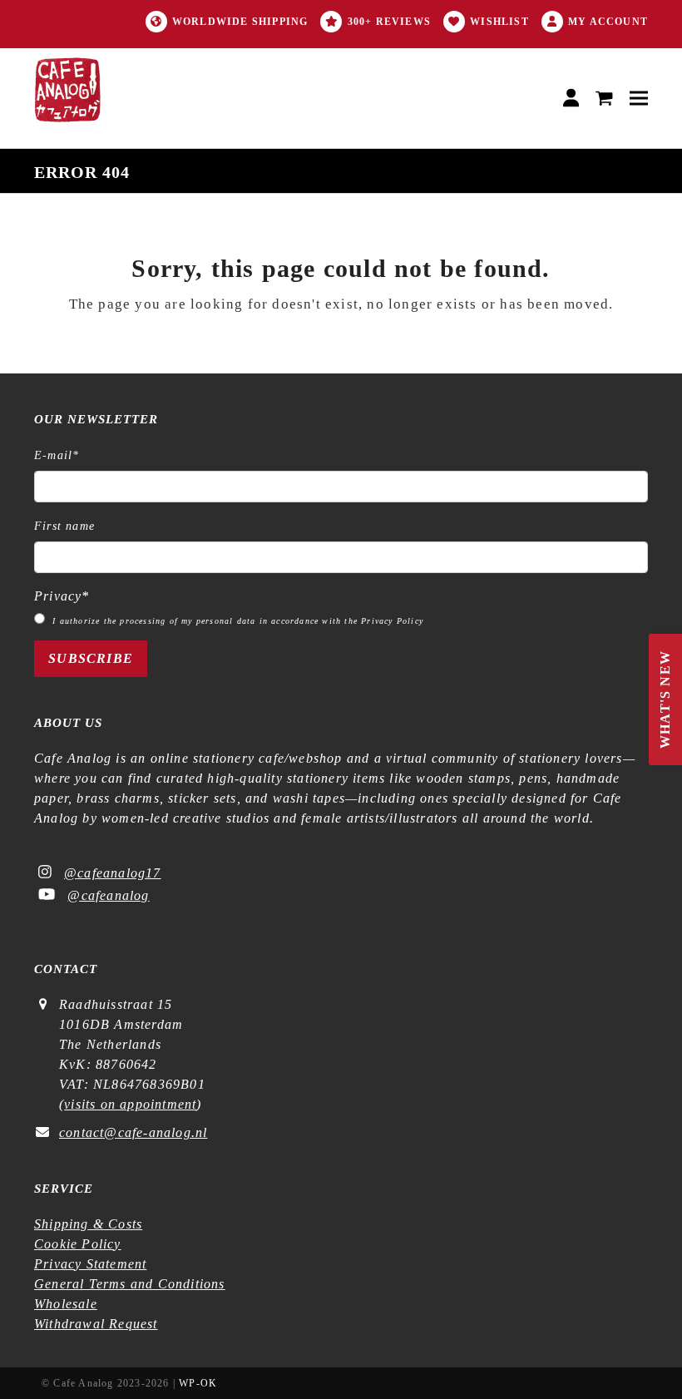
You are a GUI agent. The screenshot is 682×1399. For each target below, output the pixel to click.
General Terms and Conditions (129, 1284)
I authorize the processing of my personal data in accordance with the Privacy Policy (237, 620)
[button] (604, 98)
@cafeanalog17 (112, 873)
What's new (665, 699)
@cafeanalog (108, 895)
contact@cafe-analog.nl (133, 1132)
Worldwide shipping (240, 21)
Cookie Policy (77, 1244)
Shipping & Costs (88, 1224)
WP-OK (198, 1383)
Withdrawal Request (96, 1324)
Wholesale (65, 1304)
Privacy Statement (90, 1264)
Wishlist (499, 21)
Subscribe (90, 658)
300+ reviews (389, 21)
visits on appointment (130, 1104)
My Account (608, 21)
